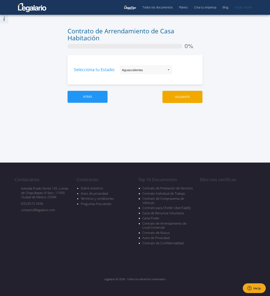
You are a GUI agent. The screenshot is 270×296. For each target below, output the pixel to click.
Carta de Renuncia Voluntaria (163, 213)
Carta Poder (150, 218)
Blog (225, 7)
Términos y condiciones (97, 198)
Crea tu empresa (205, 7)
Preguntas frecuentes (96, 204)
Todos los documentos (158, 7)
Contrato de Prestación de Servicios (167, 188)
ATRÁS (87, 97)
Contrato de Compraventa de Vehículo (163, 201)
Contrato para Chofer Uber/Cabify (166, 208)
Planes (183, 7)
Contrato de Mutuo (156, 233)
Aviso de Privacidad (156, 238)
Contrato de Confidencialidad (163, 243)
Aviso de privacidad (94, 193)
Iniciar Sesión (243, 7)
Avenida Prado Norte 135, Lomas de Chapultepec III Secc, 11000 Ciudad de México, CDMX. (44, 192)
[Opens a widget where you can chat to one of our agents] (254, 288)
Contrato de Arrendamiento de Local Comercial (164, 225)
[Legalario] (32, 5)
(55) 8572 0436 (32, 203)
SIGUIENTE (182, 97)
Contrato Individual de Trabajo (163, 193)
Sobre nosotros (92, 188)
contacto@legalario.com (38, 210)
